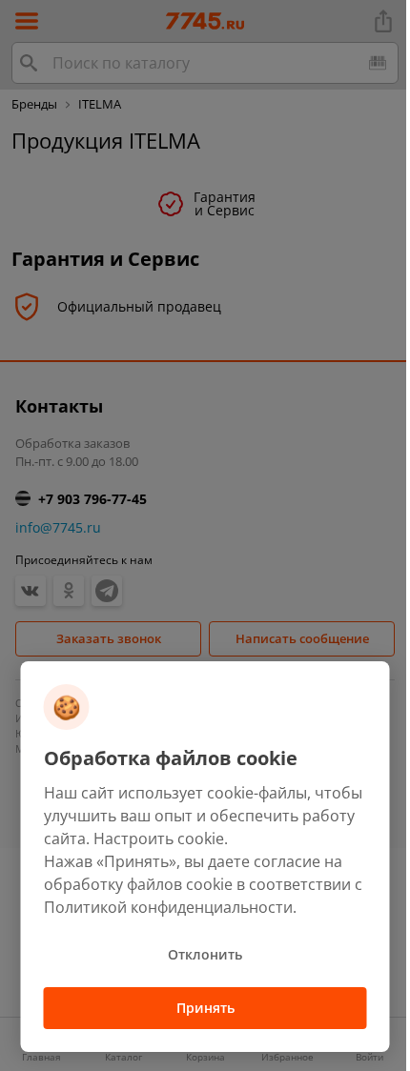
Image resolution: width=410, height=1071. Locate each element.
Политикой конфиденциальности (168, 907)
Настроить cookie (158, 838)
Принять (205, 1008)
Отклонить (205, 954)
